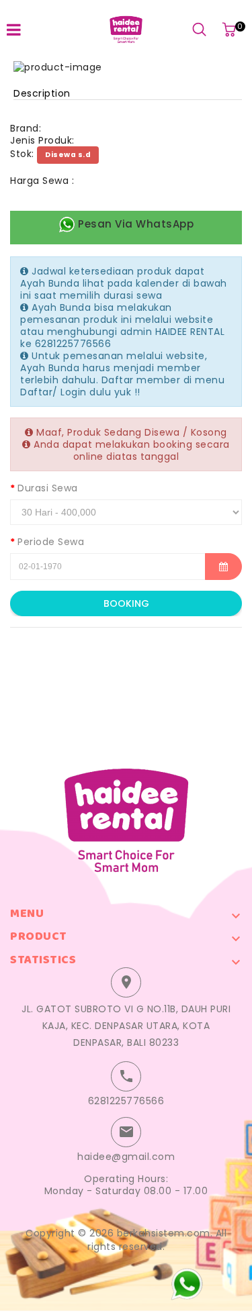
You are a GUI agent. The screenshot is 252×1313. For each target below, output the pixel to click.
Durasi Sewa (47, 488)
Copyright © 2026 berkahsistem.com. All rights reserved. (126, 1239)
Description (42, 93)
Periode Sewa (50, 542)
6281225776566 (126, 1101)
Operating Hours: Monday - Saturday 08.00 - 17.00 (126, 1185)
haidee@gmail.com (126, 1157)
